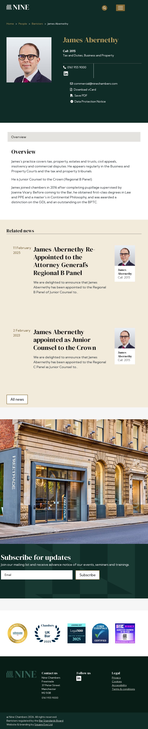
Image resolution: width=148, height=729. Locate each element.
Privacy (116, 677)
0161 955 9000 (76, 67)
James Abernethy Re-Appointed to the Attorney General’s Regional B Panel (64, 261)
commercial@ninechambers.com (95, 83)
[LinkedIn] (66, 74)
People (23, 23)
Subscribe (87, 575)
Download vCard (84, 89)
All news (17, 399)
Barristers (37, 23)
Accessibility (119, 685)
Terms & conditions (123, 689)
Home (10, 23)
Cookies (117, 681)
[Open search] (104, 7)
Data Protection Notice (90, 101)
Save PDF (80, 95)
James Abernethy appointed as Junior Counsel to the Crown (64, 339)
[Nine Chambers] (17, 7)
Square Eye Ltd (43, 724)
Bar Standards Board (51, 720)
